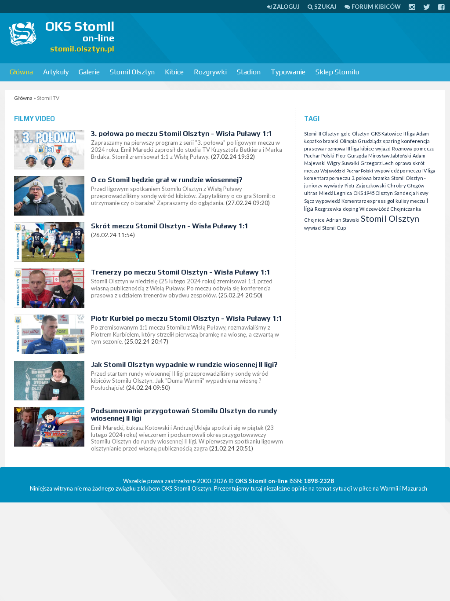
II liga (409, 133)
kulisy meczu (410, 201)
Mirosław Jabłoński (389, 155)
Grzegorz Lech (377, 163)
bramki (330, 141)
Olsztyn (361, 133)
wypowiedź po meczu (397, 170)
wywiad (312, 228)
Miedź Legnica (335, 193)
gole (346, 133)
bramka (381, 178)
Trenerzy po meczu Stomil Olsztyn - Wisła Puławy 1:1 (180, 272)
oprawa (403, 163)
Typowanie (288, 72)
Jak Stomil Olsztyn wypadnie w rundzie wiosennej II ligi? (184, 364)
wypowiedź (328, 201)
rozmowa (335, 148)
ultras (311, 193)
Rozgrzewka (328, 209)
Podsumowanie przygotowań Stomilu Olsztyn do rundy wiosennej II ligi (184, 415)
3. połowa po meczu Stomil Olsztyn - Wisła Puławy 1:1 (181, 133)
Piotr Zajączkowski (365, 185)
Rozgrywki (210, 72)
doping (350, 209)
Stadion (249, 72)
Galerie (89, 72)
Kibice (174, 72)
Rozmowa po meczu (413, 148)
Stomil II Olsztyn (322, 133)
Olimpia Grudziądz (360, 141)
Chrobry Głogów (405, 185)
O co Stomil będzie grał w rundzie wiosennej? (167, 180)
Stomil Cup (334, 228)
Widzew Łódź (374, 209)
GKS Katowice (386, 133)
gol (390, 201)
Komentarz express (363, 201)
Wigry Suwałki (343, 163)
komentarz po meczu (327, 178)
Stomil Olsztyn (132, 72)
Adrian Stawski (342, 220)
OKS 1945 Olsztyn (373, 193)
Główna (21, 72)
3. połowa (362, 178)
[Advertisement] (288, 37)
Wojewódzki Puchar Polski (346, 170)
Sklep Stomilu (337, 72)
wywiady (333, 185)
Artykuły (56, 72)
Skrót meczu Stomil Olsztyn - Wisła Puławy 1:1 (169, 226)
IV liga (428, 170)
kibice (367, 148)
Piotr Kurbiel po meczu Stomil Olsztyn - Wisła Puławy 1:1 (186, 318)
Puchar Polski (319, 155)
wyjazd (383, 148)
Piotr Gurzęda (351, 155)
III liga (352, 148)
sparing (391, 141)
